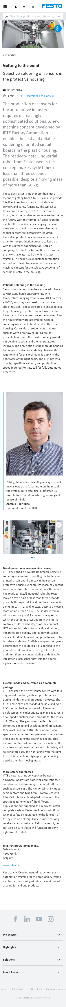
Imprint (4, 989)
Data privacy (17, 989)
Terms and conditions (55, 989)
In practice (10, 55)
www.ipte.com (12, 865)
